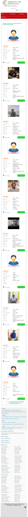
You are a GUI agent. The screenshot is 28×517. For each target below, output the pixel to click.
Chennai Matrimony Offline (7, 416)
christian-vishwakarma (5, 472)
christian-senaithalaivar (5, 467)
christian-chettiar (18, 457)
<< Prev (8, 402)
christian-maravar (18, 458)
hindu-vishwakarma (5, 462)
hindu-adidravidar (4, 446)
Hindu (2, 438)
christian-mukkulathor (19, 461)
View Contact (7, 62)
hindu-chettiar (3, 448)
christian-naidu (4, 466)
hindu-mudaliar (17, 446)
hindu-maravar (4, 453)
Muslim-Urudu (17, 472)
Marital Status (16, 433)
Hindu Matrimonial (5, 411)
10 (16, 403)
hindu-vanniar (3, 460)
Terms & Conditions (11, 427)
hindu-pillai (3, 485)
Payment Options (5, 413)
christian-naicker (4, 465)
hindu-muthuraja (18, 449)
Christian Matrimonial (13, 411)
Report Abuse (16, 424)
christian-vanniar (4, 469)
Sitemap (22, 424)
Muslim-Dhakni (17, 465)
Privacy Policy (18, 427)
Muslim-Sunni (17, 469)
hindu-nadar (17, 480)
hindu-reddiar (3, 457)
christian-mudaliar (18, 460)
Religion (2, 433)
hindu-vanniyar (4, 461)
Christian (5, 438)
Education (21, 433)
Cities (12, 433)
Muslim (9, 438)
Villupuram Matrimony (8, 23)
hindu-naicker (17, 452)
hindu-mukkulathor (18, 448)
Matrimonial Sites (17, 23)
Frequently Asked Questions (7, 424)
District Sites (3, 17)
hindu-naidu (17, 453)
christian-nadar (17, 462)
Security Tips (4, 428)
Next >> (20, 403)
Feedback (13, 422)
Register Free (10, 410)
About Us (4, 427)
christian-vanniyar (4, 470)
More (7, 434)
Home (2, 14)
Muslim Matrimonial (20, 411)
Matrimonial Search (16, 410)
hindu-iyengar (3, 480)
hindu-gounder (4, 449)
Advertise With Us (17, 416)
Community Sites (5, 418)
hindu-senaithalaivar (5, 458)
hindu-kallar (3, 452)
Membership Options (14, 418)
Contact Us (4, 422)
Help (9, 422)
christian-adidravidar (18, 485)
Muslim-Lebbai (17, 466)
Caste (5, 433)
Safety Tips (10, 428)
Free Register (21, 14)
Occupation (3, 434)
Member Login (13, 8)
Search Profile (12, 14)
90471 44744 (19, 10)
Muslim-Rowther (18, 467)
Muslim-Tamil (17, 470)
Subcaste (9, 433)
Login (6, 410)
